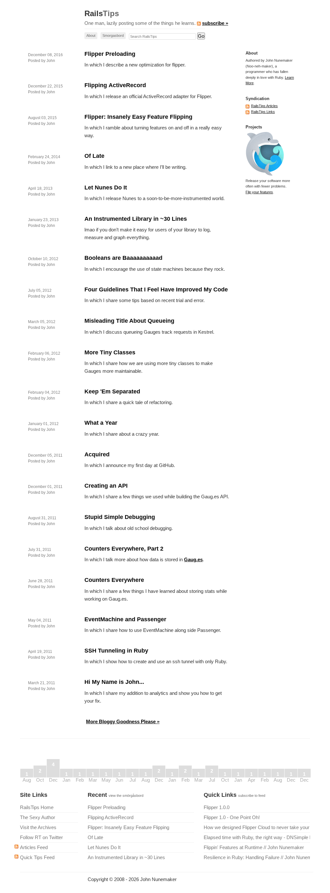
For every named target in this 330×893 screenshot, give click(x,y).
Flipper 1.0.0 (216, 807)
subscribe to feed (251, 795)
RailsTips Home (36, 807)
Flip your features (259, 192)
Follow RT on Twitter (41, 837)
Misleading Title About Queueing (129, 321)
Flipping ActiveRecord (115, 85)
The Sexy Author (37, 817)
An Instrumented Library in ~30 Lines (135, 219)
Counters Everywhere (114, 580)
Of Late (94, 156)
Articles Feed (34, 847)
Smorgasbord (113, 35)
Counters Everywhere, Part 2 (123, 548)
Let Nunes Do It (105, 187)
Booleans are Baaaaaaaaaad (123, 258)
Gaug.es (193, 559)
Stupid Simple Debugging (119, 517)
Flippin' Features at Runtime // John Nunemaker (254, 847)
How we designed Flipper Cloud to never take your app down (257, 827)
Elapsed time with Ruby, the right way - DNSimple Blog (257, 837)
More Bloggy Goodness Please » (123, 721)
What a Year (100, 423)
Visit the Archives (38, 827)
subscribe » (215, 23)
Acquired (97, 454)
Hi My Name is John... (114, 682)
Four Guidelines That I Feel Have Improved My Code (156, 289)
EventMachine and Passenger (125, 619)
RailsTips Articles (264, 106)
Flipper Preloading (109, 54)
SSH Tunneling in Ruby (116, 650)
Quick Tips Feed (37, 857)
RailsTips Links (263, 112)
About (90, 35)
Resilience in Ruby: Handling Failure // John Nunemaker (257, 857)
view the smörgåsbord (126, 795)
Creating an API (106, 485)
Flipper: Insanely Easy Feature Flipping (138, 117)
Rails (101, 13)
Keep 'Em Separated (112, 391)
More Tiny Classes (109, 352)
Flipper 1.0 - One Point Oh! (232, 817)
